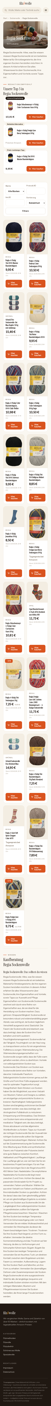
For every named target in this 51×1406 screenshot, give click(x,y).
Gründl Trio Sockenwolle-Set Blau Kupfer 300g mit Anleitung (12, 323)
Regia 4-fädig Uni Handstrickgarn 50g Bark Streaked (36, 777)
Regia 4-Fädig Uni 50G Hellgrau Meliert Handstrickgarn (36, 477)
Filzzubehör (8, 1346)
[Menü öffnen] (46, 10)
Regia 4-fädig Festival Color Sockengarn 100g (35, 264)
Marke (8, 186)
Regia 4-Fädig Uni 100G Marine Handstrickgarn (26, 158)
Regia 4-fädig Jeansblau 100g (11, 535)
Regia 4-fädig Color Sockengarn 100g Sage (35, 406)
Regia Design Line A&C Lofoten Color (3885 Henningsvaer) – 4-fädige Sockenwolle (36, 702)
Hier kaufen (37, 117)
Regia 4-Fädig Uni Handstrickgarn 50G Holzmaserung (36, 849)
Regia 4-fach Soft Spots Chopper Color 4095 (12, 836)
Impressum (8, 1368)
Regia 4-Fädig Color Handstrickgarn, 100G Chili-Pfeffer (13, 406)
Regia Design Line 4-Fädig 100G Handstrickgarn (12, 920)
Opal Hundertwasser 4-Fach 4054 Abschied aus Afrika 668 (37, 612)
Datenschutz (8, 1372)
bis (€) (8, 197)
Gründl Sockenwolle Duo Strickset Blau (13, 762)
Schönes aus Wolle (11, 1350)
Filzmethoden (9, 1338)
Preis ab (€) (31, 186)
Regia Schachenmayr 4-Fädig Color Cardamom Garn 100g (27, 106)
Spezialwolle (9, 1354)
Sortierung (31, 198)
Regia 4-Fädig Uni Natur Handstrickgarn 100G (37, 334)
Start (5, 18)
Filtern (25, 211)
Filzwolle (7, 1342)
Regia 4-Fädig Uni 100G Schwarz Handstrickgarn (12, 478)
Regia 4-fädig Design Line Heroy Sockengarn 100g (26, 132)
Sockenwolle (15, 18)
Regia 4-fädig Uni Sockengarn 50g (12, 699)
